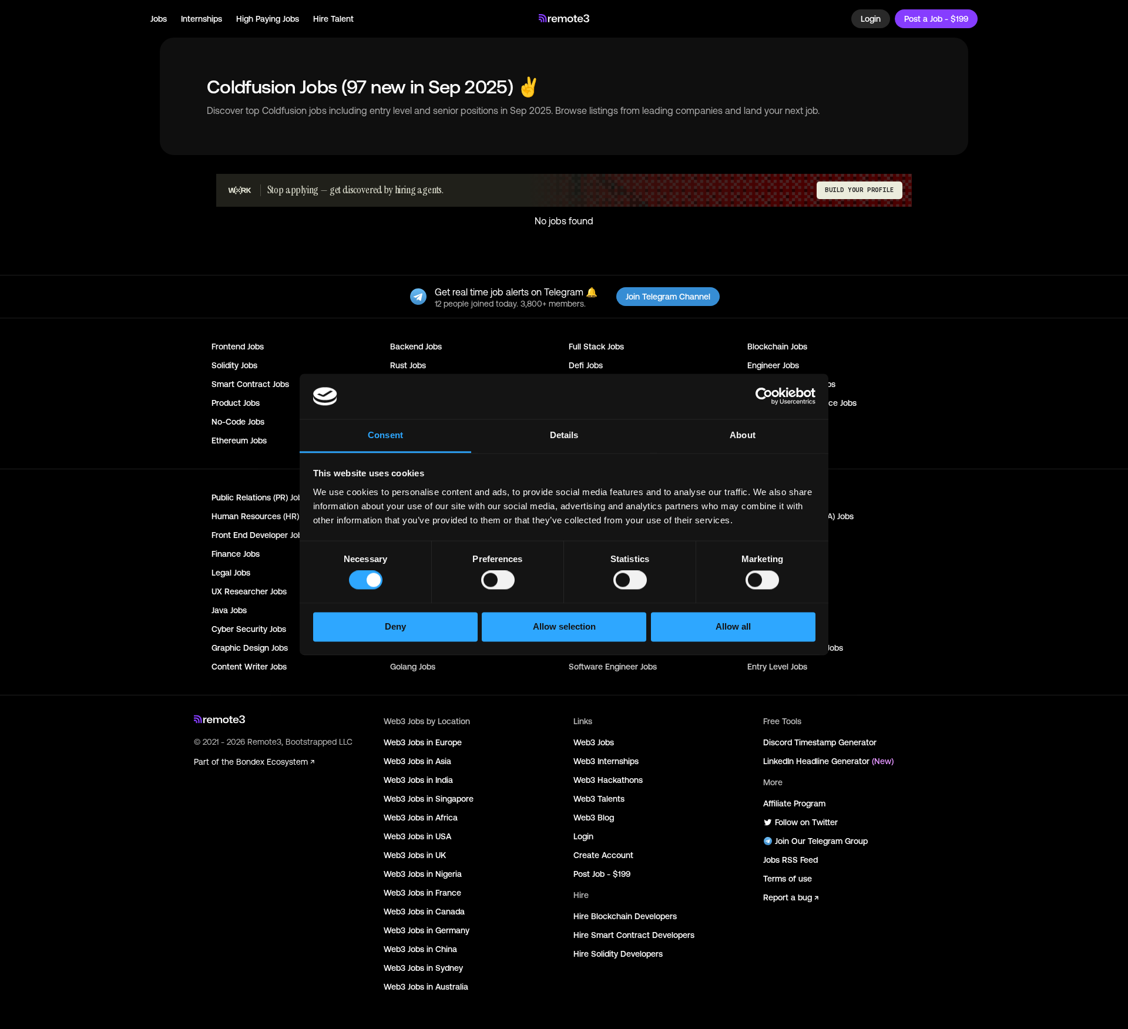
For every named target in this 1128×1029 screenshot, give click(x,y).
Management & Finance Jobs (802, 403)
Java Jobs (229, 610)
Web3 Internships (606, 761)
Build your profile (859, 190)
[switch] (498, 582)
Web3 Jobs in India (418, 780)
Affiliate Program (794, 803)
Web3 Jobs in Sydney (423, 968)
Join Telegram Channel (668, 296)
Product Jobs (236, 403)
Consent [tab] (385, 435)
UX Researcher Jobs (249, 591)
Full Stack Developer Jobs (795, 648)
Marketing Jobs (775, 497)
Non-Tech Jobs (775, 440)
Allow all (733, 626)
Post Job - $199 (601, 874)
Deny (395, 626)
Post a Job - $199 (936, 18)
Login (871, 18)
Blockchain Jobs (777, 346)
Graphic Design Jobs (250, 648)
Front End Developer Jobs (259, 535)
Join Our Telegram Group (821, 841)
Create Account (603, 855)
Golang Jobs (412, 666)
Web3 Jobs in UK (415, 855)
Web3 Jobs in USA (417, 836)
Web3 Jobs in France (422, 892)
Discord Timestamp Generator (820, 742)
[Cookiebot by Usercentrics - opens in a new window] (764, 396)
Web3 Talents (599, 798)
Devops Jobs (770, 572)
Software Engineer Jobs (613, 666)
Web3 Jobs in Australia (426, 986)
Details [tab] (564, 435)
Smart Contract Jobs (250, 384)
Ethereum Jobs (239, 440)
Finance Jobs (236, 554)
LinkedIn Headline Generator (828, 761)
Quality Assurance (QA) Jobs (800, 516)
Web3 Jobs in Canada (424, 911)
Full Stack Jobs (596, 346)
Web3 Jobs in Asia (417, 761)
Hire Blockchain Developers (625, 916)
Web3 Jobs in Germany (426, 930)
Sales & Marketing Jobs (791, 384)
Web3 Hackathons (608, 780)
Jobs (158, 18)
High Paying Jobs (267, 18)
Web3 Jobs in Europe (423, 742)
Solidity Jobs (234, 365)
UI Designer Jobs (778, 591)
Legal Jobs (231, 572)
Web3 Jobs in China (420, 949)
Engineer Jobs (773, 365)
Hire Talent (333, 18)
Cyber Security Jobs (249, 629)
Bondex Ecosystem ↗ (275, 761)
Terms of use (787, 878)
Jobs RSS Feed (790, 860)
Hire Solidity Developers (618, 954)
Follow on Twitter (806, 822)
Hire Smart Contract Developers (633, 935)
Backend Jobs (416, 346)
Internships (201, 18)
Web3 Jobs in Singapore (429, 798)
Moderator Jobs (776, 629)
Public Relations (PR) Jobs (259, 497)
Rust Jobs (408, 365)
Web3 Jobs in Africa (421, 817)
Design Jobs (769, 535)
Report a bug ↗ (790, 897)
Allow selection (564, 626)
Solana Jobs (769, 421)
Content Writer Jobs (249, 666)
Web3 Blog (593, 817)
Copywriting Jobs (779, 554)
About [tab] (743, 435)
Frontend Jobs (238, 346)
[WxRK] (240, 190)
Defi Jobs (586, 365)
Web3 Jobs (593, 742)
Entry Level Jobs (777, 666)
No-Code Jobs (238, 421)
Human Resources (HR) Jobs (265, 516)
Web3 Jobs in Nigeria (423, 874)
